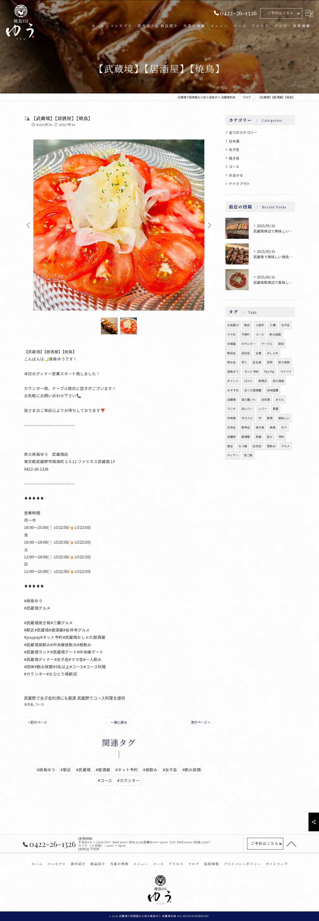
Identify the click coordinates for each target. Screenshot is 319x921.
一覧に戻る (118, 722)
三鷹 (272, 325)
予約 (281, 437)
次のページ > (200, 722)
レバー (263, 409)
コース (39, 704)
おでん (280, 399)
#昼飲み (150, 770)
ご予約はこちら (281, 13)
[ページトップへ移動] (291, 843)
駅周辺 (263, 381)
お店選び (233, 325)
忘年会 (231, 427)
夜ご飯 (248, 455)
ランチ (231, 409)
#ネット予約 (126, 770)
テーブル (267, 344)
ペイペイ (286, 371)
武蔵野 (231, 437)
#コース (105, 780)
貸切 (281, 344)
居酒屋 (245, 437)
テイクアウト (239, 183)
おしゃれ (272, 353)
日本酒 (234, 141)
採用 (270, 362)
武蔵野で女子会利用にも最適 (50, 698)
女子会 (28, 704)
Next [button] (209, 225)
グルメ (285, 446)
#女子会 (170, 770)
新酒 (270, 418)
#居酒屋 (103, 770)
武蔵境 (231, 399)
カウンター (248, 344)
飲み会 (231, 362)
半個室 (231, 344)
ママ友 (231, 334)
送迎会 (245, 353)
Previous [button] (28, 225)
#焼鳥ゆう (46, 770)
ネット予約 (251, 371)
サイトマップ (277, 864)
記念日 (257, 446)
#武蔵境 (83, 770)
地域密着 (272, 390)
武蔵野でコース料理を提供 (101, 698)
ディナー (232, 455)
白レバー (247, 409)
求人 (244, 362)
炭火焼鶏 (284, 362)
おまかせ (236, 175)
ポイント (233, 381)
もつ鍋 (243, 446)
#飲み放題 (191, 770)
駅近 (247, 325)
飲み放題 (275, 334)
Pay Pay (269, 371)
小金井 (260, 325)
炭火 (270, 437)
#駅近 (65, 770)
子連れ (245, 334)
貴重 (275, 409)
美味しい (284, 418)
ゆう (284, 427)
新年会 (245, 427)
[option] (119, 225)
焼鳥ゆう (233, 371)
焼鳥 (272, 427)
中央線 (231, 418)
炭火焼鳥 (278, 381)
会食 (258, 353)
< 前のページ (37, 722)
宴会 (230, 446)
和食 (258, 437)
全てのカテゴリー (243, 132)
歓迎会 (231, 353)
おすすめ (233, 390)
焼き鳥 (234, 158)
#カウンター (128, 780)
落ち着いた (248, 399)
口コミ (248, 381)
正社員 (257, 362)
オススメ (247, 418)
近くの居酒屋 (252, 390)
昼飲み (271, 446)
